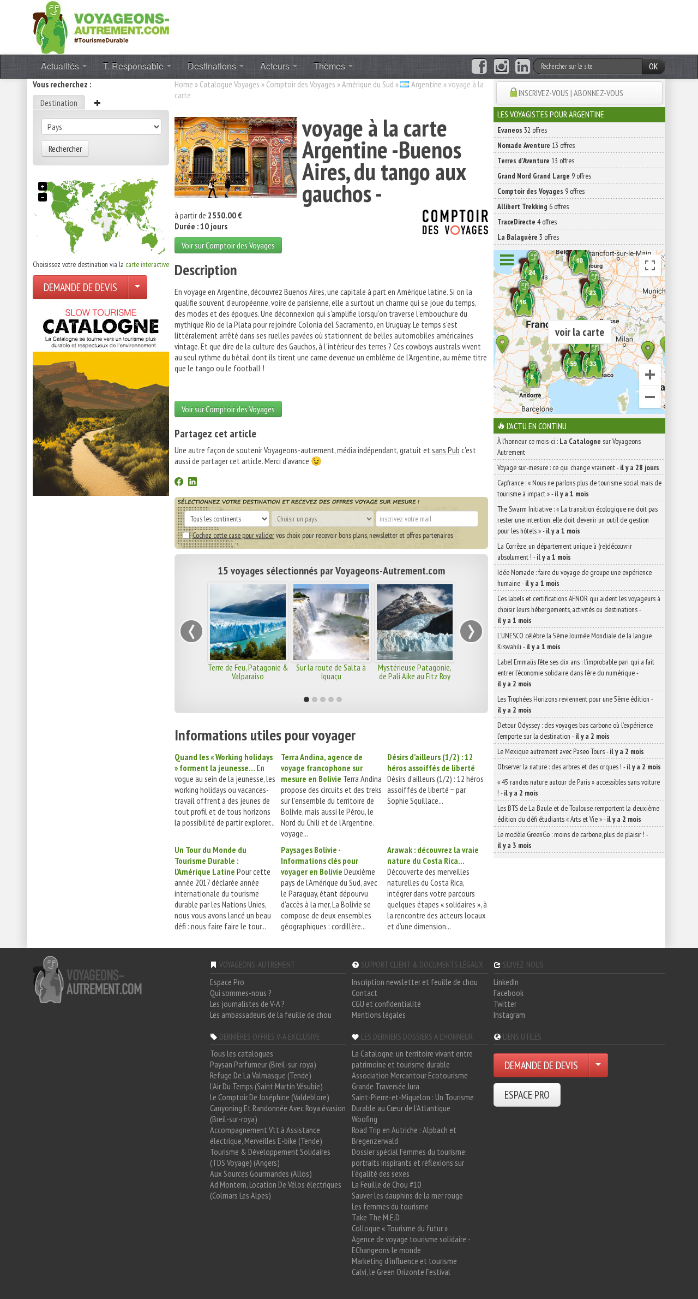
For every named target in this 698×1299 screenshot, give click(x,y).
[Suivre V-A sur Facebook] (479, 66)
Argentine (426, 84)
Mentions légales (379, 1014)
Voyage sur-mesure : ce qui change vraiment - (578, 467)
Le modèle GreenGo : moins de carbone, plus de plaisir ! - (572, 839)
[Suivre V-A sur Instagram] (501, 66)
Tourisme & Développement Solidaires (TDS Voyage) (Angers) (270, 1157)
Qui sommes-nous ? (241, 992)
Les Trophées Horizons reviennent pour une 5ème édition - (575, 704)
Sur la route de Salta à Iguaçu (331, 671)
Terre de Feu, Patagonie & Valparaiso (248, 671)
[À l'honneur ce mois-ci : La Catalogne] (101, 399)
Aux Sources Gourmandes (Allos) (261, 1173)
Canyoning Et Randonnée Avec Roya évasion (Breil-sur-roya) (278, 1113)
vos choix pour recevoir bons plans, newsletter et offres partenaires (322, 535)
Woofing (364, 1118)
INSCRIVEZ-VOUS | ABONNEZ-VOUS (571, 92)
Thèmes (330, 66)
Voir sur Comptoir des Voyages (228, 245)
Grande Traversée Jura (385, 1086)
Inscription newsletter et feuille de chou (415, 981)
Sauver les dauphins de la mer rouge (407, 1195)
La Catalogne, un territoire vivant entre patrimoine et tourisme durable (412, 1059)
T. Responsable (134, 66)
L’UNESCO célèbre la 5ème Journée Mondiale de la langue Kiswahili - (574, 641)
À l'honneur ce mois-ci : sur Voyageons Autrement (569, 446)
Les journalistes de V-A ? (247, 1003)
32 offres (522, 130)
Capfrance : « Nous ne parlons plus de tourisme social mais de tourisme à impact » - (579, 488)
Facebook (509, 992)
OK (653, 66)
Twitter (505, 1003)
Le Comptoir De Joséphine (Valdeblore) (269, 1097)
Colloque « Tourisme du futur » (400, 1228)
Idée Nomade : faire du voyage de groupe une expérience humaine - (574, 577)
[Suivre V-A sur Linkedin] (523, 66)
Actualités (61, 66)
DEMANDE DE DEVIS (80, 287)
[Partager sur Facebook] (178, 482)
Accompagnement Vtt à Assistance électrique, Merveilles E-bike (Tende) (266, 1135)
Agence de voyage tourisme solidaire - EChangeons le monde (411, 1244)
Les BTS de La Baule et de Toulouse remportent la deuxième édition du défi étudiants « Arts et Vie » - (578, 813)
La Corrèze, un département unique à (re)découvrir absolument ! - (564, 551)
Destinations (213, 66)
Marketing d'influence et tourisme (404, 1260)
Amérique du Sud (368, 84)
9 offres (544, 176)
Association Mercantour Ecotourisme (410, 1075)
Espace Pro (227, 981)
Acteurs (276, 66)
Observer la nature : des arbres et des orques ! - (579, 767)
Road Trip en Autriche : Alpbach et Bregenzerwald (404, 1135)
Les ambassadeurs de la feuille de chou (271, 1014)
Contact (364, 992)
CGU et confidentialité (386, 1003)
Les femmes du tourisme (390, 1206)
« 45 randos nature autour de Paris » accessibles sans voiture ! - (578, 787)
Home (183, 84)
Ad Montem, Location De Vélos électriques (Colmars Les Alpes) (275, 1190)
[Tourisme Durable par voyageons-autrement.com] (101, 26)
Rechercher (65, 148)
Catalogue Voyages (230, 84)
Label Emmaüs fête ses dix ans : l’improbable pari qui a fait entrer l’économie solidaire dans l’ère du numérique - (575, 673)
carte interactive (147, 264)
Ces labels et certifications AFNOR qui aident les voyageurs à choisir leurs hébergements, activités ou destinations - (578, 609)
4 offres (527, 222)
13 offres (536, 145)
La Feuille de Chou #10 (386, 1184)
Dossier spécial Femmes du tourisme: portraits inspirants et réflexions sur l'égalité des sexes (409, 1162)
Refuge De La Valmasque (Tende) (260, 1075)
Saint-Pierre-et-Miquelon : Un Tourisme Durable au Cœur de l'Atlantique (413, 1102)
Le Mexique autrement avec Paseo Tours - (570, 751)
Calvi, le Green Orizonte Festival (401, 1271)
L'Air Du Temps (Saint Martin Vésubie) (266, 1086)
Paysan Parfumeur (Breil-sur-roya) (263, 1064)
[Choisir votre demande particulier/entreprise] (137, 287)
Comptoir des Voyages (300, 84)
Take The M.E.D (376, 1217)
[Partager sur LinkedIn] (192, 482)
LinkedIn (506, 981)
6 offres (533, 206)
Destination (58, 102)
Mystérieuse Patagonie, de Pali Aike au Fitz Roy (415, 671)
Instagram (509, 1014)
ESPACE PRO (527, 1095)
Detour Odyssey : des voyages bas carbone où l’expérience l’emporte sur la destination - (575, 730)
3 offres (528, 237)
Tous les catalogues (241, 1053)
